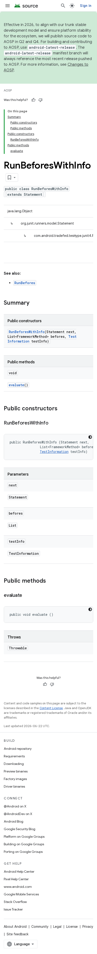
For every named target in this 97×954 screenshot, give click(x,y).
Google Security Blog (19, 829)
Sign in (85, 6)
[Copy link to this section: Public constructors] (62, 409)
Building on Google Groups (24, 844)
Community (39, 926)
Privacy (87, 926)
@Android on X (15, 806)
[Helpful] (33, 100)
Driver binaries (14, 786)
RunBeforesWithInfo (26, 332)
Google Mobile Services (21, 894)
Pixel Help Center (16, 879)
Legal (57, 926)
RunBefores (24, 283)
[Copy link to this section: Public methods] (50, 581)
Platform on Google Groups (24, 836)
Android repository (18, 748)
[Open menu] (7, 5)
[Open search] (63, 6)
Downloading (14, 764)
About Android (15, 926)
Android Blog (13, 821)
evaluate (16, 385)
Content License (51, 708)
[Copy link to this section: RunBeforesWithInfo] (53, 423)
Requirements (14, 756)
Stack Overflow (15, 902)
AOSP (8, 90)
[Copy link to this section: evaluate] (27, 595)
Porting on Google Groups (23, 852)
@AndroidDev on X (18, 814)
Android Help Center (19, 871)
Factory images (15, 779)
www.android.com (18, 887)
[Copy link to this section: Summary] (34, 303)
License (72, 926)
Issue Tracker (13, 909)
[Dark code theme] (90, 437)
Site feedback (17, 934)
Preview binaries (16, 771)
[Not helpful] (40, 100)
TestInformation (54, 451)
